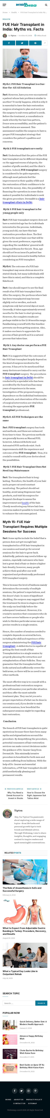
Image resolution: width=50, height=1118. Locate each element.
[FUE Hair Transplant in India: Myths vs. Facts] (25, 63)
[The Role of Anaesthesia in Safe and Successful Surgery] (25, 871)
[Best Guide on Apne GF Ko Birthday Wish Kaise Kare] (10, 1068)
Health (6, 19)
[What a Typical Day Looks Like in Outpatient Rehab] (25, 955)
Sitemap (32, 1103)
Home (8, 1099)
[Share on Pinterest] (35, 43)
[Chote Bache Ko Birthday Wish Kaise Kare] (10, 1054)
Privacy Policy (34, 1099)
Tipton (13, 35)
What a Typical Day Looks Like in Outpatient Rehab (20, 972)
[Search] (46, 5)
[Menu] (4, 5)
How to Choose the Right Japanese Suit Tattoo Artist (36, 795)
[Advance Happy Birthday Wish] (10, 1039)
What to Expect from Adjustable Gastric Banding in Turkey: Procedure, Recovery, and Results (24, 931)
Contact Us (19, 1103)
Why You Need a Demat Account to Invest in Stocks (15, 795)
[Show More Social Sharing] (44, 43)
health (25, 502)
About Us (18, 1099)
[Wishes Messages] (26, 5)
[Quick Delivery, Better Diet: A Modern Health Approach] (10, 1025)
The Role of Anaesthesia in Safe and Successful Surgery (22, 889)
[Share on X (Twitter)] (22, 43)
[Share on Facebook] (9, 43)
